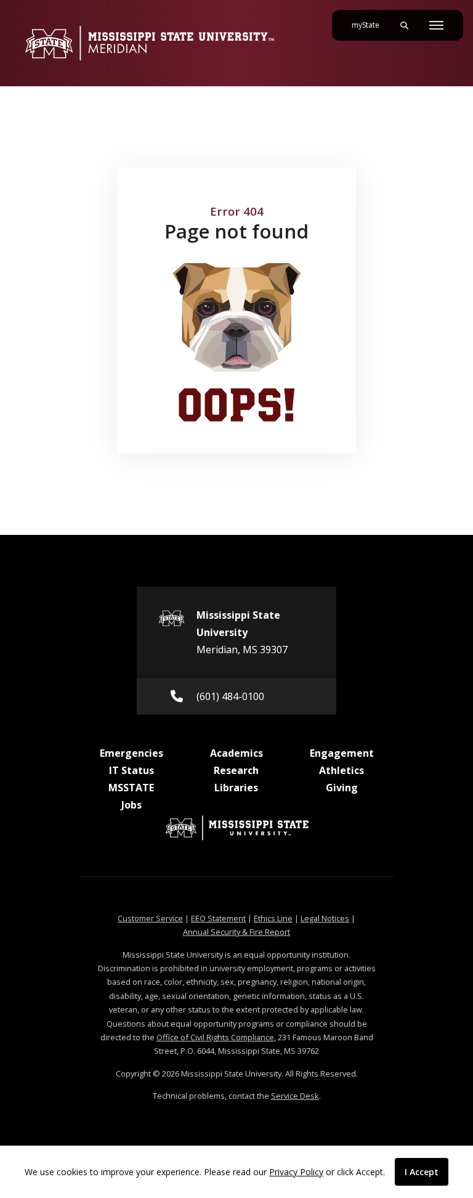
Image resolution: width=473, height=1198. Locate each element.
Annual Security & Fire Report (236, 931)
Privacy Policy (296, 1172)
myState (370, 25)
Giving (342, 787)
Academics (236, 753)
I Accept (422, 1172)
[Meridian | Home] (149, 43)
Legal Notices (325, 918)
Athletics (341, 770)
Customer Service (150, 918)
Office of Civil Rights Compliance (215, 1037)
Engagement (342, 753)
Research (236, 770)
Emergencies (131, 753)
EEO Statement (218, 918)
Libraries (236, 787)
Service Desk (295, 1095)
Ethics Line (273, 918)
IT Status (131, 770)
